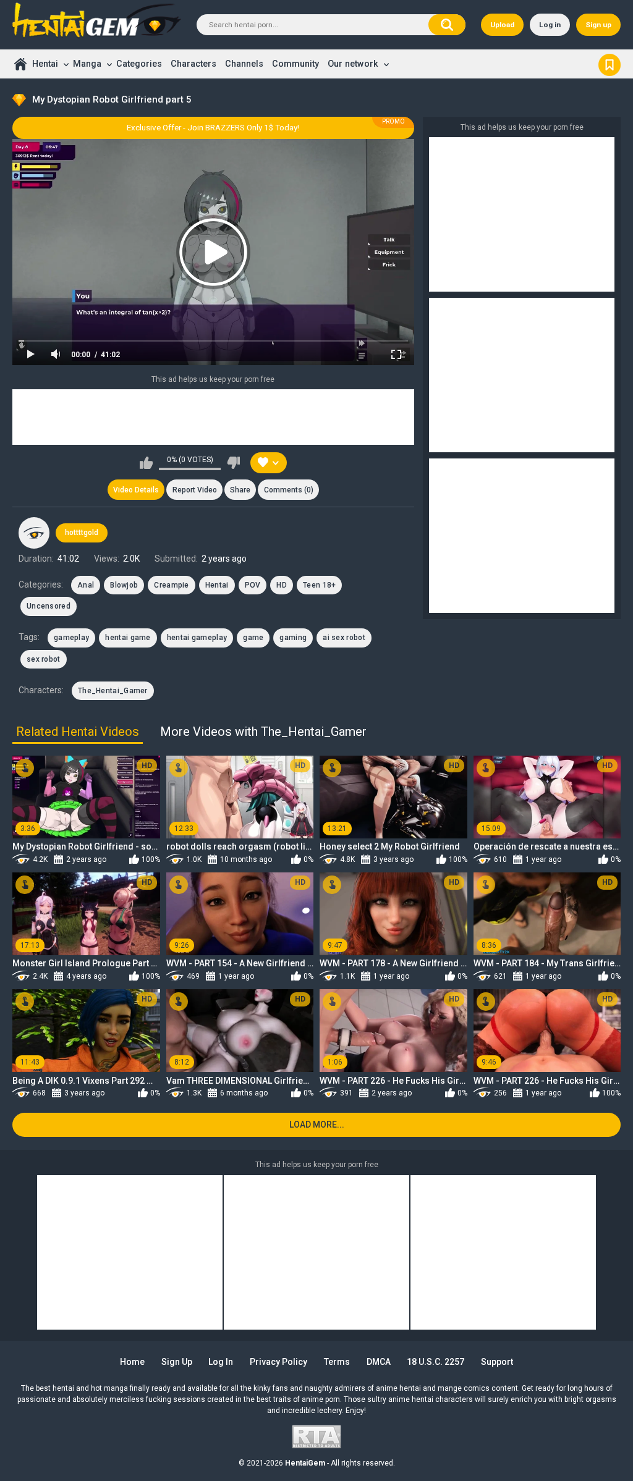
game (253, 637)
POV (253, 585)
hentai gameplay (197, 637)
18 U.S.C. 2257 (435, 1362)
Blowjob (124, 585)
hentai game (127, 637)
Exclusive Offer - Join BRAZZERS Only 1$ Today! (213, 127)
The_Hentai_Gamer (113, 690)
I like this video (146, 463)
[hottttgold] (34, 532)
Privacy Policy (278, 1362)
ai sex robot (344, 637)
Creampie (171, 585)
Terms (337, 1362)
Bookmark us (609, 64)
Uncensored (48, 606)
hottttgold (81, 532)
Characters (193, 64)
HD (281, 585)
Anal (85, 585)
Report (194, 490)
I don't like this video (233, 463)
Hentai (45, 64)
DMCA (379, 1362)
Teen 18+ (319, 585)
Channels (244, 64)
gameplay (71, 637)
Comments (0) (288, 490)
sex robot (44, 659)
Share (240, 490)
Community (295, 64)
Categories (139, 64)
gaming (293, 637)
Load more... (316, 1124)
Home (20, 63)
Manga (87, 64)
